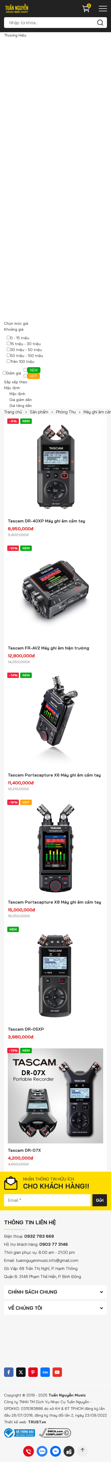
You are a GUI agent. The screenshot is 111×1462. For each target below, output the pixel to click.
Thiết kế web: (16, 1422)
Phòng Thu (66, 411)
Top (82, 1451)
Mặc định (17, 393)
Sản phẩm (39, 411)
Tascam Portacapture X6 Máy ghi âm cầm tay (54, 775)
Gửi (99, 1200)
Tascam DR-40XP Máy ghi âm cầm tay (46, 521)
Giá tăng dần (20, 405)
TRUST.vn (37, 1422)
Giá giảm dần (20, 399)
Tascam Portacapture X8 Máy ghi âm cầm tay (54, 902)
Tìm (100, 22)
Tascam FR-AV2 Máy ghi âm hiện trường (48, 648)
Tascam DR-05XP (26, 1029)
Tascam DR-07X (24, 1150)
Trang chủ (13, 411)
